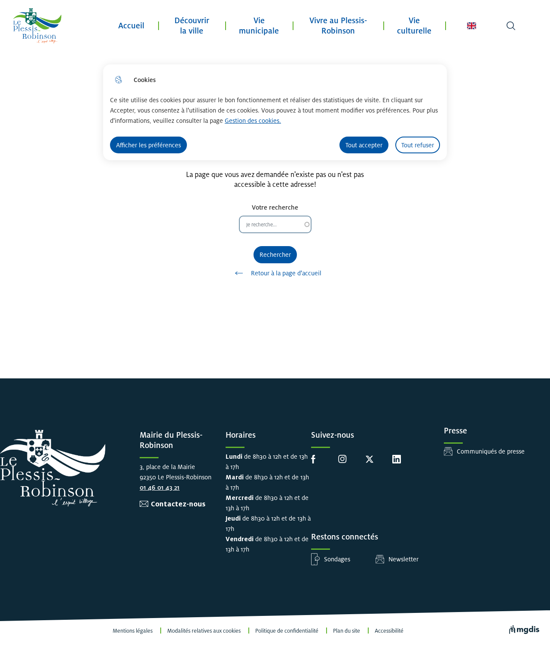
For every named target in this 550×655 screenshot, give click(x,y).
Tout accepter (363, 145)
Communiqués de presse (491, 451)
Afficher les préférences (148, 145)
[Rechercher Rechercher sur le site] (511, 25)
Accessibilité (389, 631)
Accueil (131, 25)
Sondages (337, 559)
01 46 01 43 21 (160, 487)
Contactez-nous (178, 504)
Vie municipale (259, 25)
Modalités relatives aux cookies (204, 631)
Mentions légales (133, 631)
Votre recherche (275, 207)
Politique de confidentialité (286, 631)
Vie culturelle (414, 25)
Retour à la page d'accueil (286, 273)
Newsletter (403, 559)
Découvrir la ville (191, 25)
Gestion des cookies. (253, 120)
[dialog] (275, 112)
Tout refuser (417, 145)
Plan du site (346, 631)
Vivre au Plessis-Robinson (338, 25)
